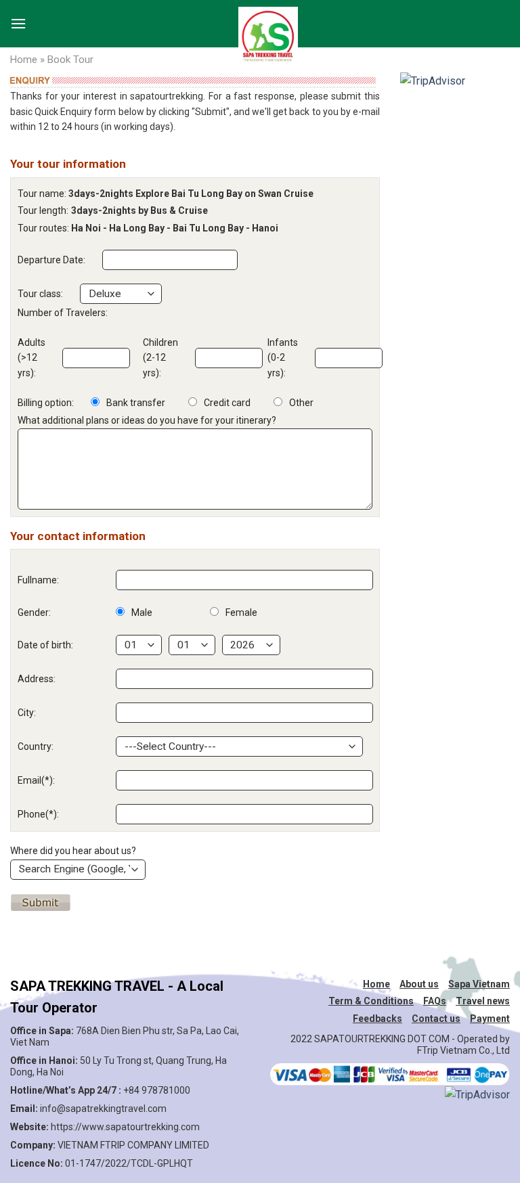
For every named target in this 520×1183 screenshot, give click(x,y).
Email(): (36, 780)
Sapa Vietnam (479, 984)
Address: (37, 678)
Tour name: (42, 193)
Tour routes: (43, 228)
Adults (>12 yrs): (31, 357)
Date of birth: (45, 645)
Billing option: (46, 402)
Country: (35, 746)
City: (27, 712)
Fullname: (38, 580)
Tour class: (40, 293)
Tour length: (43, 210)
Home (23, 59)
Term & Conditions (371, 1001)
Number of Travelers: (63, 312)
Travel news (483, 1001)
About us (419, 984)
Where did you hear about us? (73, 850)
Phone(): (38, 814)
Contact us (436, 1018)
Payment (490, 1018)
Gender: (34, 612)
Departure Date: (51, 259)
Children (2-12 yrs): (160, 357)
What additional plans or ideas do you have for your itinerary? (147, 420)
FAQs (434, 1001)
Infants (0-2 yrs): (282, 357)
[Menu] (18, 20)
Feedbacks (377, 1018)
